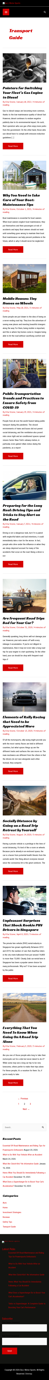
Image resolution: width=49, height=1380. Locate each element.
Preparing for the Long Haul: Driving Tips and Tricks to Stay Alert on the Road (22, 512)
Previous (23, 1098)
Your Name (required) (11, 1322)
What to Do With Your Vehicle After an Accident (22, 1154)
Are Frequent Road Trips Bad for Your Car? (24, 620)
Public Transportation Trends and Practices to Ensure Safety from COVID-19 (23, 400)
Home (5, 1207)
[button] (45, 12)
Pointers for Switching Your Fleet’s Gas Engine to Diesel (23, 92)
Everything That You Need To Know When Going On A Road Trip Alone (20, 1034)
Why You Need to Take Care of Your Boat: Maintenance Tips (21, 200)
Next (26, 1109)
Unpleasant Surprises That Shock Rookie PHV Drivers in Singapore (22, 925)
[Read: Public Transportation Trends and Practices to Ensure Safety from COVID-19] (24, 373)
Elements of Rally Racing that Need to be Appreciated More (24, 722)
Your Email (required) (10, 1336)
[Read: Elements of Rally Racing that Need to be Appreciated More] (24, 697)
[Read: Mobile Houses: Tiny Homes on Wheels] (24, 278)
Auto (5, 1203)
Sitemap (28, 1373)
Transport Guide (9, 1226)
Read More (13, 147)
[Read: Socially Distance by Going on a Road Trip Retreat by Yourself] (24, 800)
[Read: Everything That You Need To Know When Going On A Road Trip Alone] (24, 1007)
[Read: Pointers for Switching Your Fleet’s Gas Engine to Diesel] (24, 68)
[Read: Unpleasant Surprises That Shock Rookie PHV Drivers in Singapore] (24, 900)
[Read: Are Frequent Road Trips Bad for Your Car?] (24, 595)
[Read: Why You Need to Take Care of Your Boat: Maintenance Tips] (24, 175)
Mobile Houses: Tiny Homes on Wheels (20, 301)
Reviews (6, 1217)
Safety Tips (7, 1222)
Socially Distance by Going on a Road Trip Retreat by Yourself (20, 825)
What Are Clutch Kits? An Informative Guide (21, 1163)
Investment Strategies (12, 1212)
